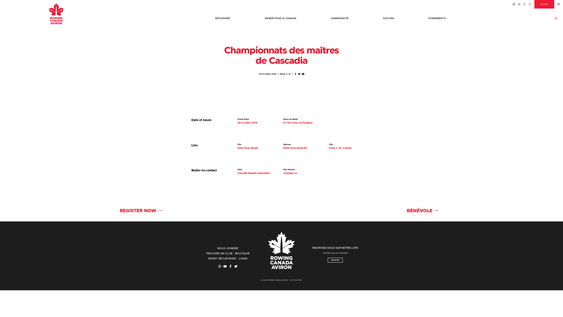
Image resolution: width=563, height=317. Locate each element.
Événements (437, 18)
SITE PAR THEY (296, 280)
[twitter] (236, 266)
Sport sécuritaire (222, 258)
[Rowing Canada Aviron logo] (281, 251)
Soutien (388, 18)
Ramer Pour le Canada (280, 18)
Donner (544, 4)
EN (559, 4)
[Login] (519, 4)
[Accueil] (56, 14)
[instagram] (219, 266)
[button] (555, 18)
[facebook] (230, 266)
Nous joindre (227, 248)
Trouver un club (219, 253)
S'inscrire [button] (335, 260)
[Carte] (529, 4)
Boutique (242, 253)
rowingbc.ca (290, 173)
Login (243, 258)
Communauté (340, 18)
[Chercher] (524, 4)
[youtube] (225, 266)
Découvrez (222, 18)
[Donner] (514, 4)
